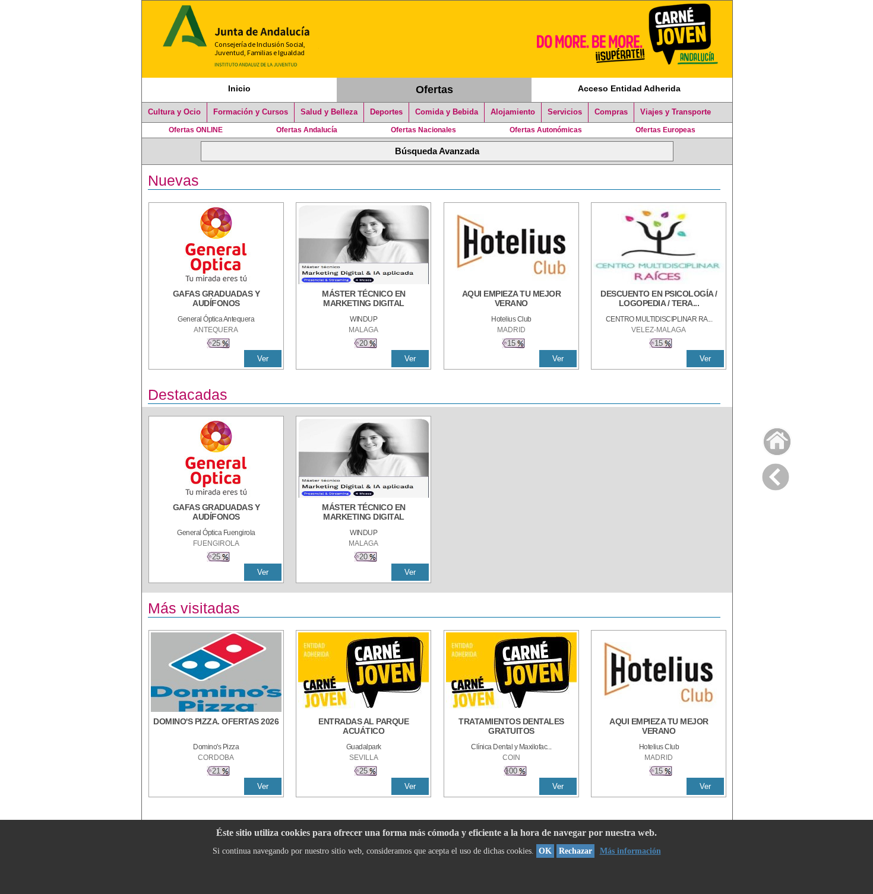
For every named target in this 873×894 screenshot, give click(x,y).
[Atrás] (775, 474)
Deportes (386, 112)
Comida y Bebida (446, 112)
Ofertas (434, 90)
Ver (262, 358)
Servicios (565, 112)
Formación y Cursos (250, 112)
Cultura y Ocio (174, 112)
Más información (630, 851)
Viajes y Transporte (675, 112)
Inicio (239, 88)
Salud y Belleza (329, 112)
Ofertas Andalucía (306, 129)
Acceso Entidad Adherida (629, 88)
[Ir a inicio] (769, 438)
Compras (611, 112)
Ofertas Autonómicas (546, 129)
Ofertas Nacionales (423, 129)
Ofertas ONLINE (196, 129)
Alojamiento (513, 112)
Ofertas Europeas (665, 129)
